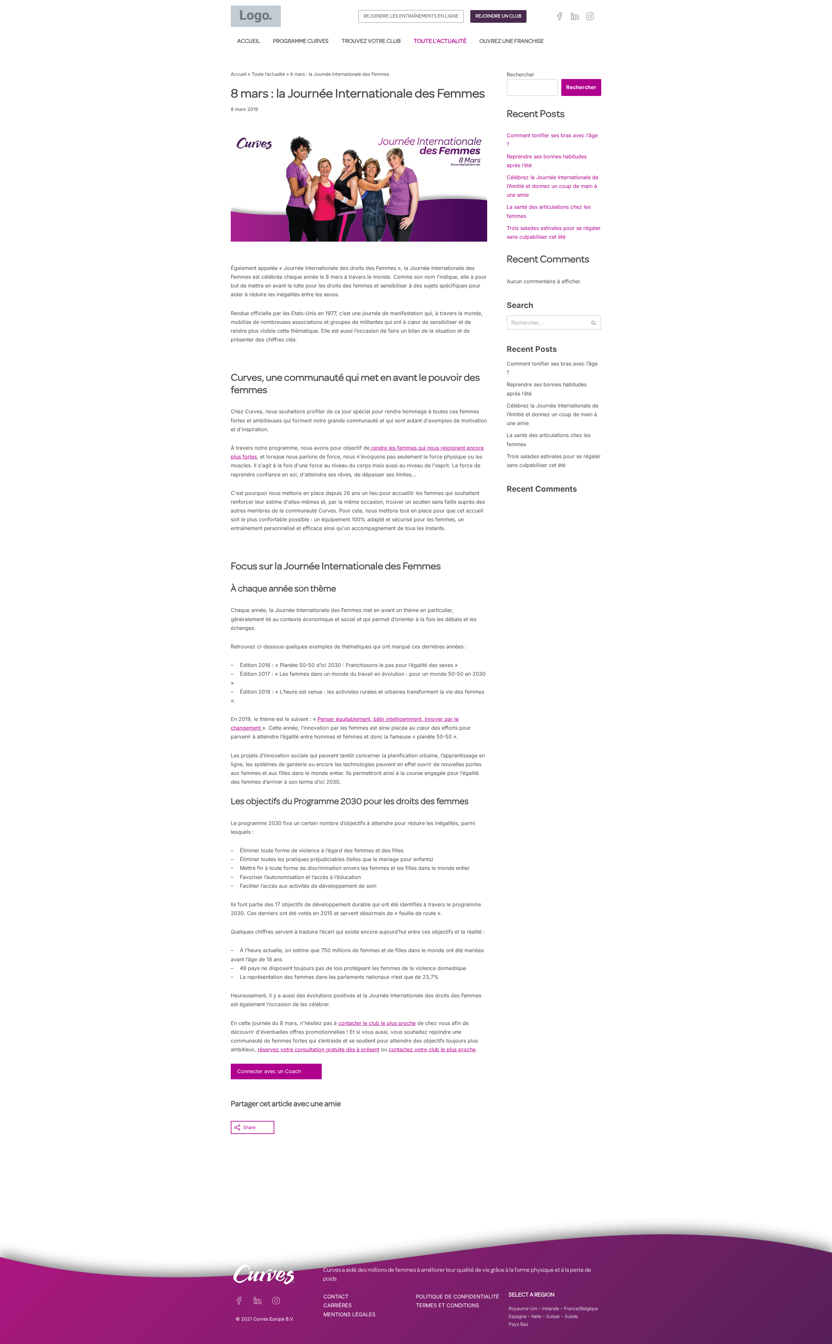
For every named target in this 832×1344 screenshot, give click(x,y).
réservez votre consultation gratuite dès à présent (318, 1049)
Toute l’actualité (440, 42)
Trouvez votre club (371, 42)
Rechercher (520, 74)
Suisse (553, 1316)
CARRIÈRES (337, 1305)
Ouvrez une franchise (511, 42)
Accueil (248, 42)
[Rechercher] (594, 322)
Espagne (517, 1316)
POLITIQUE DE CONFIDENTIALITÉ (457, 1296)
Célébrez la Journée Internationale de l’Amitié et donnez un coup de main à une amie (552, 186)
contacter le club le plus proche (377, 1023)
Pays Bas (518, 1324)
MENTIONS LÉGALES (349, 1314)
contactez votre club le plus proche (432, 1049)
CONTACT (335, 1296)
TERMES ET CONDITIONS (447, 1305)
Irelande (550, 1308)
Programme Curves (301, 42)
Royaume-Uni (523, 1308)
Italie (536, 1316)
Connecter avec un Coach (269, 1071)
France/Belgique (581, 1308)
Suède (571, 1316)
